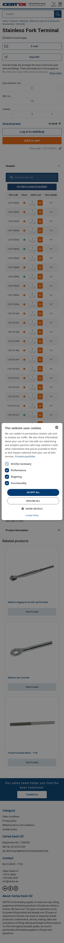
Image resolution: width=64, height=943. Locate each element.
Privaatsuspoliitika (25, 456)
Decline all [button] (33, 500)
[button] (32, 509)
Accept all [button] (33, 492)
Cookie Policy (32, 515)
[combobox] (56, 427)
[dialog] (32, 471)
